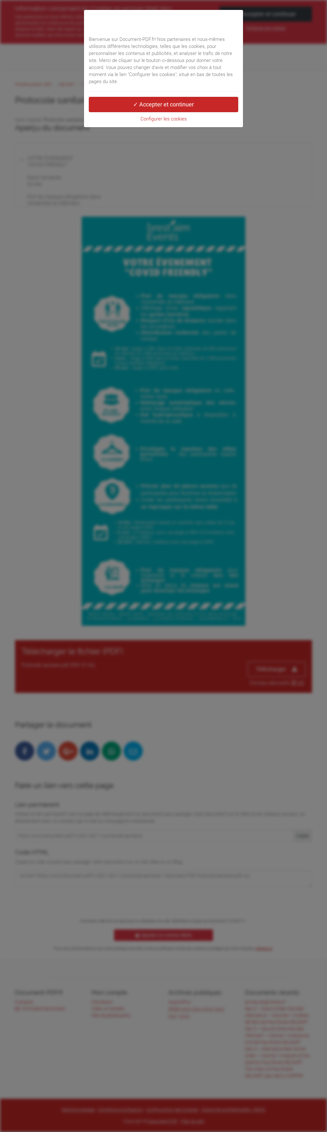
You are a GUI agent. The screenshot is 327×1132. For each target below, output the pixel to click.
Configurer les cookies (164, 119)
